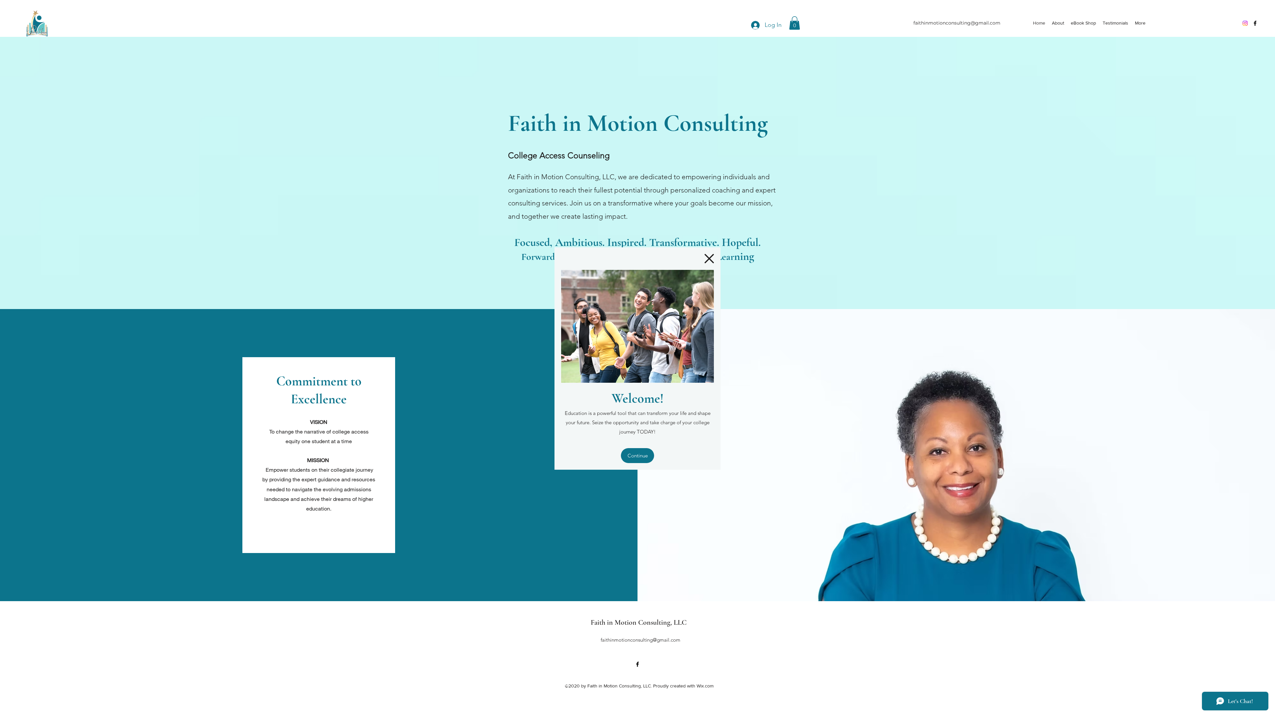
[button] (709, 258)
